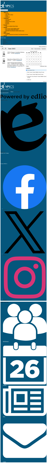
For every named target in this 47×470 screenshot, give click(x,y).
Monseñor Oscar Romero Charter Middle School (14, 30)
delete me (29, 79)
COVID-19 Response (7, 39)
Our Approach (8, 19)
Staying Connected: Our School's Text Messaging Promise (16, 34)
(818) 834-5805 (17, 91)
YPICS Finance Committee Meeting (15, 52)
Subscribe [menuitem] (44, 48)
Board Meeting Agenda (7, 44)
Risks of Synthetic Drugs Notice (11, 26)
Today (27, 66)
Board (4, 43)
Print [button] (32, 48)
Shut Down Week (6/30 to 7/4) (14, 59)
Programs (7, 22)
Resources (7, 23)
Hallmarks (7, 20)
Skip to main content (4, 1)
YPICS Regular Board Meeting (14, 62)
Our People (7, 16)
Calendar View (43, 66)
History (6, 15)
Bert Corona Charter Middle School (12, 28)
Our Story (7, 13)
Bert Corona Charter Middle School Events (35, 72)
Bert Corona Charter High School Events (35, 74)
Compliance (5, 42)
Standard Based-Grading (10, 21)
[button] (6, 12)
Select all (44, 81)
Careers (4, 41)
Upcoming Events (30, 70)
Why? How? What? (9, 14)
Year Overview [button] (37, 48)
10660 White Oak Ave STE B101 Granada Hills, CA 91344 (7, 91)
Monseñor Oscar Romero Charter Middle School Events (36, 77)
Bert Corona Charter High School (11, 29)
